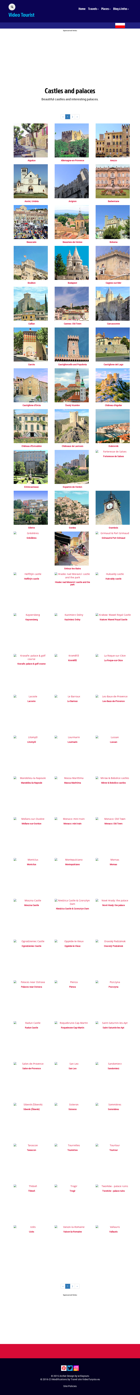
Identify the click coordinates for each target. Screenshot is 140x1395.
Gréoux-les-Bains (72, 568)
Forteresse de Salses (113, 456)
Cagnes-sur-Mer (113, 282)
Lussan (113, 741)
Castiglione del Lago (113, 364)
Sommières (113, 1109)
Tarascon (31, 1150)
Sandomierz (113, 1068)
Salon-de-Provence (31, 1068)
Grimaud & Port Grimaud (113, 537)
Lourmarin (72, 741)
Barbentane (113, 201)
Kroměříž (72, 660)
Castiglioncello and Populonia (72, 364)
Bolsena (113, 241)
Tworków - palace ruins (113, 1190)
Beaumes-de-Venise (72, 241)
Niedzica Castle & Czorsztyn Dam (72, 908)
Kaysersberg (31, 619)
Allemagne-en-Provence (72, 160)
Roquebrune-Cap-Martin (72, 1027)
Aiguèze (32, 160)
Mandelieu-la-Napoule (31, 782)
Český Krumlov (72, 405)
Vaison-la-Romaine (72, 1231)
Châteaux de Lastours (72, 446)
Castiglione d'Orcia (32, 405)
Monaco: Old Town (113, 823)
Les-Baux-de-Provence (113, 701)
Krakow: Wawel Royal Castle (113, 619)
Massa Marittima (72, 782)
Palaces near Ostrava (31, 986)
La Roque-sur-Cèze (113, 660)
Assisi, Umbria (32, 201)
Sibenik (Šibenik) (31, 1109)
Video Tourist (21, 15)
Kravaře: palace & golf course (31, 663)
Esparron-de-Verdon (72, 486)
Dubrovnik (113, 446)
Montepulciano (72, 864)
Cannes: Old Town (72, 323)
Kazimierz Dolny (72, 619)
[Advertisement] (70, 56)
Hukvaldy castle (113, 578)
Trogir (72, 1190)
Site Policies (70, 1386)
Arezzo (113, 160)
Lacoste (31, 701)
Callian (31, 323)
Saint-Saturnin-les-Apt (113, 1027)
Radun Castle (31, 1027)
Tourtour (113, 1150)
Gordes (72, 527)
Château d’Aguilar (113, 405)
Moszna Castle (31, 905)
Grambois (113, 527)
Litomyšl (31, 741)
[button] (94, 9)
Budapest (72, 282)
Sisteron (72, 1109)
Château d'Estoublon (32, 446)
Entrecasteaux (31, 486)
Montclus (31, 864)
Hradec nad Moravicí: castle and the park (72, 583)
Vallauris (113, 1231)
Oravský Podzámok (113, 945)
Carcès (31, 364)
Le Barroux (72, 701)
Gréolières (32, 537)
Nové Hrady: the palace (113, 905)
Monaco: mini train (72, 823)
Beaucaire (31, 241)
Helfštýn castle (31, 578)
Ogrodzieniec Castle (31, 945)
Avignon (72, 201)
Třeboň (31, 1190)
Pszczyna (113, 986)
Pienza (72, 986)
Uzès (31, 1231)
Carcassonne (113, 323)
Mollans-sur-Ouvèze (31, 823)
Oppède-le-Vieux (73, 945)
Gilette (31, 527)
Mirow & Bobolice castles (113, 782)
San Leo (72, 1068)
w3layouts (83, 1375)
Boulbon (32, 282)
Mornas (113, 864)
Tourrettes (72, 1150)
